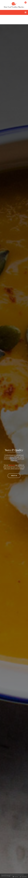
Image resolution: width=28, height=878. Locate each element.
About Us (14, 475)
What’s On (12, 465)
